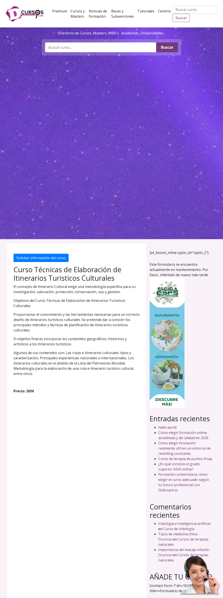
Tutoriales (146, 10)
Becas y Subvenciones (123, 14)
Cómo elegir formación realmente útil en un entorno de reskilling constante (184, 448)
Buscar (181, 17)
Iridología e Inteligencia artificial (184, 523)
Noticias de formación (99, 14)
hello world (167, 427)
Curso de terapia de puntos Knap (185, 458)
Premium (60, 10)
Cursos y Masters (79, 14)
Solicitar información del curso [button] (41, 257)
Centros (165, 10)
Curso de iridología (178, 528)
